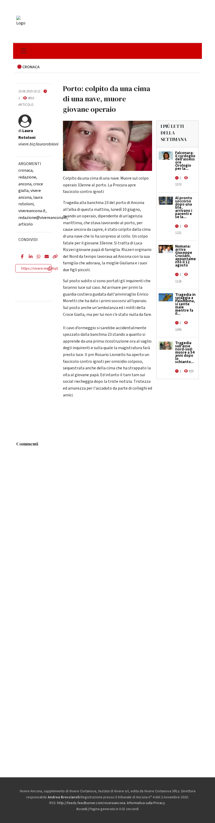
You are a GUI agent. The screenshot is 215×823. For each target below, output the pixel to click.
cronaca (25, 170)
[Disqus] (107, 514)
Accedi (81, 809)
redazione (27, 177)
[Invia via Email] (44, 257)
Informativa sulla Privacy (146, 803)
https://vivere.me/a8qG (39, 268)
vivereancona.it (32, 211)
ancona (24, 184)
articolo (25, 224)
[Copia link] (52, 257)
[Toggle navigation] (23, 51)
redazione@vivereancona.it (42, 218)
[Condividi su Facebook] (21, 257)
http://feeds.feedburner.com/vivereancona (91, 803)
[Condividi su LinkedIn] (28, 257)
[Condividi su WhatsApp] (36, 257)
